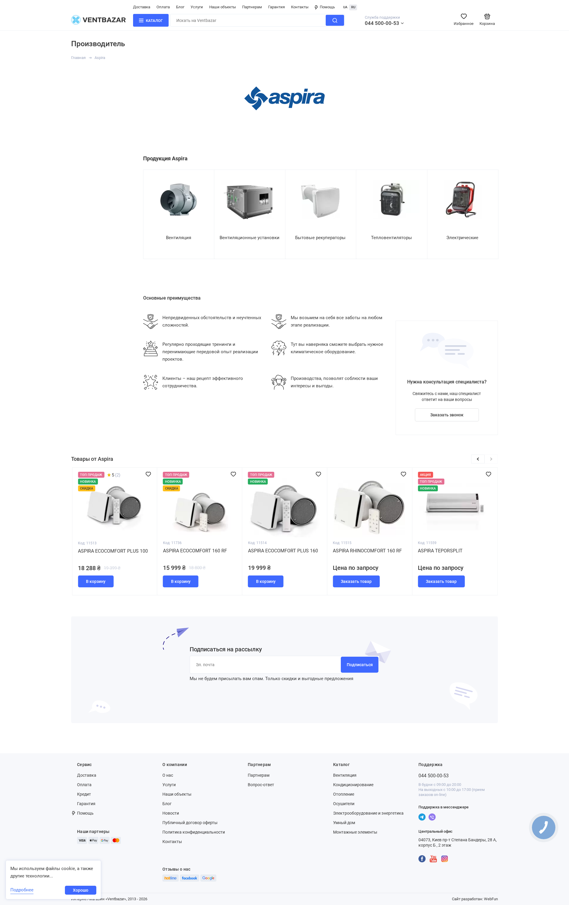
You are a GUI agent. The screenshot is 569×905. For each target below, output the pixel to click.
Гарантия (276, 7)
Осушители (343, 803)
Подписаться (360, 664)
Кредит (84, 794)
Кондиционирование (353, 784)
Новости (170, 813)
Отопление (343, 794)
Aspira (100, 57)
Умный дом (344, 822)
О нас (167, 775)
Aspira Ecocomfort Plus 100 (283, 551)
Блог (180, 7)
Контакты (300, 7)
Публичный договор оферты (190, 822)
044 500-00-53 (382, 23)
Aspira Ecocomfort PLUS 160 (453, 551)
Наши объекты (222, 7)
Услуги (197, 7)
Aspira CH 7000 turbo (104, 551)
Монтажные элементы (355, 832)
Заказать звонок (446, 414)
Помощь (327, 7)
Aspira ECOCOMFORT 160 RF (365, 551)
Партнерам (252, 7)
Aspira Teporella (184, 551)
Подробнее (21, 890)
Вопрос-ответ (261, 784)
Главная (78, 57)
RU (353, 7)
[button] (491, 459)
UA (345, 7)
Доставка (141, 7)
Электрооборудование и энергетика (368, 813)
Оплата (163, 7)
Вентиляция (345, 775)
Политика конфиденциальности (193, 832)
